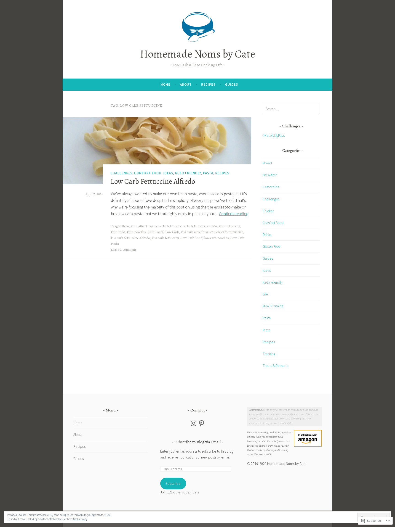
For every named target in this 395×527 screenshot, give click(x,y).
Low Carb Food (191, 238)
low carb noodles (216, 238)
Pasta (208, 173)
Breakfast (270, 175)
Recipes (208, 84)
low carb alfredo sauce (197, 232)
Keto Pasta (155, 232)
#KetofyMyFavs (274, 135)
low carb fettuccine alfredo (130, 238)
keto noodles (136, 232)
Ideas (168, 173)
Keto (125, 226)
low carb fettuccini (165, 238)
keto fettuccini (229, 226)
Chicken (269, 210)
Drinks (267, 234)
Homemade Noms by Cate (197, 54)
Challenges (121, 173)
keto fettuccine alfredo (200, 226)
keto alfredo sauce (144, 226)
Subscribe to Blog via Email (197, 442)
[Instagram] (193, 423)
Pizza (266, 330)
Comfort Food (147, 173)
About (186, 84)
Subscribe (173, 483)
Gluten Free (271, 246)
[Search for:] (291, 108)
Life (265, 294)
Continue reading (233, 213)
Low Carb (172, 232)
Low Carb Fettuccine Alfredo (152, 181)
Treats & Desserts (275, 365)
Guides (231, 84)
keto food (118, 232)
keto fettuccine (171, 226)
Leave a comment (123, 250)
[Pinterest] (201, 423)
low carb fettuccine (229, 232)
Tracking (269, 353)
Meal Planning (273, 306)
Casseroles (271, 186)
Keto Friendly (188, 173)
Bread (267, 163)
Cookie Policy (80, 519)
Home (165, 84)
